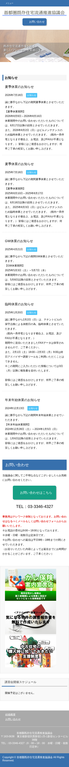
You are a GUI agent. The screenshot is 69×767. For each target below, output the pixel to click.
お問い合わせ (13, 719)
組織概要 (10, 714)
